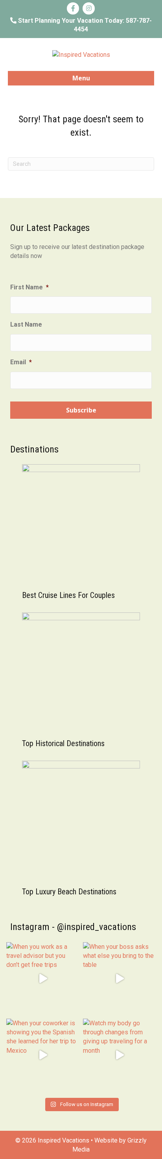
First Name (29, 287)
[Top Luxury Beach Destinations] (81, 819)
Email (21, 362)
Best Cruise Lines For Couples (68, 595)
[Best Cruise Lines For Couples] (81, 522)
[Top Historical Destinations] (81, 670)
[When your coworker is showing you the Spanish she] (42, 1055)
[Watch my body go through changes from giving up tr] (119, 1055)
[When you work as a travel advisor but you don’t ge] (42, 978)
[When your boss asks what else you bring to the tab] (119, 978)
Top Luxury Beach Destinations (69, 891)
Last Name (26, 324)
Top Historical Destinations (63, 743)
